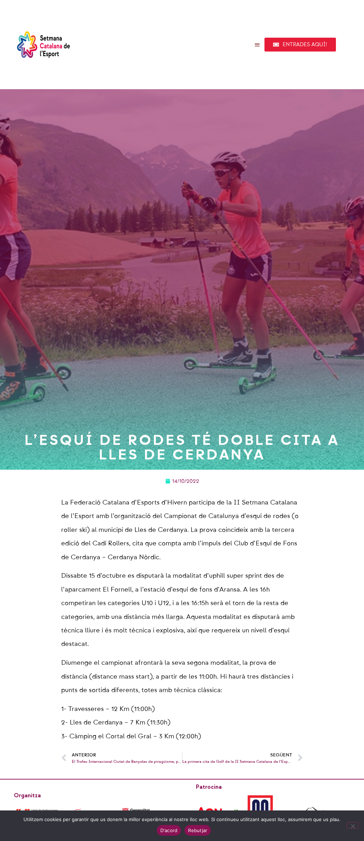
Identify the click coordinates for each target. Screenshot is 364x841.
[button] (257, 45)
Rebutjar (197, 830)
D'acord (169, 830)
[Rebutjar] (353, 825)
